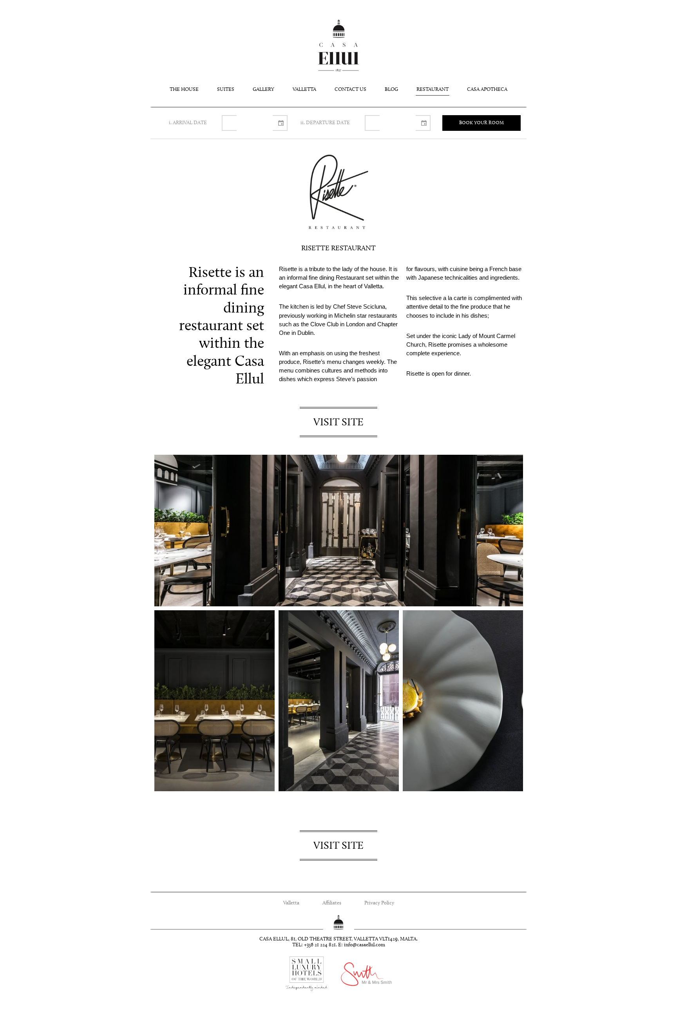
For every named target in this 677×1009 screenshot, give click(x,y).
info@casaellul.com (364, 945)
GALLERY (263, 89)
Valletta (291, 903)
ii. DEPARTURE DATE (325, 122)
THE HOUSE (184, 89)
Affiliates (331, 903)
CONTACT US (350, 89)
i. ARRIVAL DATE (188, 122)
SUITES (225, 89)
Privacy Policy (379, 903)
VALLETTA (304, 89)
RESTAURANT (432, 89)
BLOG (391, 89)
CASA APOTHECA (487, 89)
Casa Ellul (338, 46)
